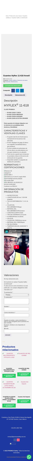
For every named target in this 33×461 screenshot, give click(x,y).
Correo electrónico (9, 312)
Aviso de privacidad (11, 457)
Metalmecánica (14, 81)
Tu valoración (8, 297)
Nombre (6, 306)
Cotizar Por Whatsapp (9, 376)
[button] (13, 90)
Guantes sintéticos (13, 80)
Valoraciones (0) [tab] (20, 95)
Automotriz (8, 81)
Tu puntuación (8, 292)
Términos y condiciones (21, 457)
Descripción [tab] (8, 95)
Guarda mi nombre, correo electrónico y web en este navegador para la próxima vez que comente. (16, 321)
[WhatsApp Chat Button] (29, 457)
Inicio (7, 16)
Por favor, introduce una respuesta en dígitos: (14, 325)
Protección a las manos (15, 16)
